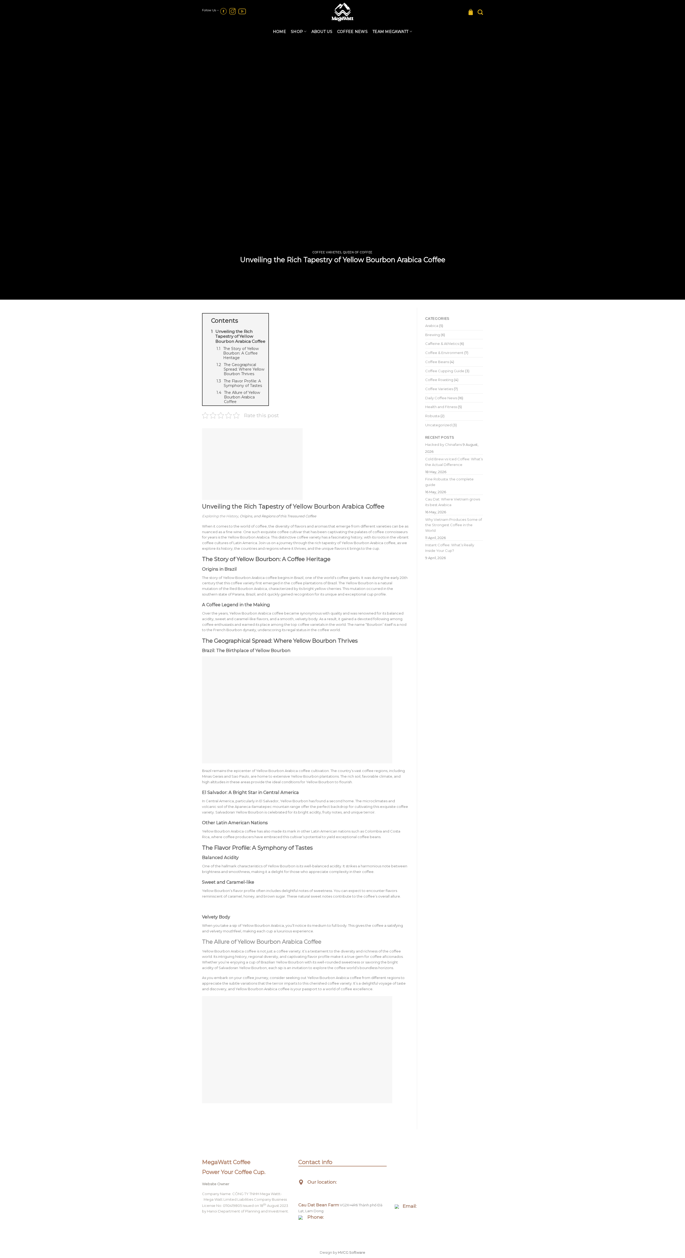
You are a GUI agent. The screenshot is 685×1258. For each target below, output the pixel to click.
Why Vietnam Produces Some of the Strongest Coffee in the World (453, 525)
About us (321, 31)
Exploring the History (220, 516)
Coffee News (352, 31)
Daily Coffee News (441, 398)
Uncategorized (438, 425)
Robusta (432, 416)
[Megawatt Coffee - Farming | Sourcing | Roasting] (342, 12)
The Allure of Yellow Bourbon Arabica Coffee (261, 941)
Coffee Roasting (439, 380)
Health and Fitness (441, 407)
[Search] (480, 12)
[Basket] (470, 12)
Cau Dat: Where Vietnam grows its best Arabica (452, 502)
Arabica (431, 325)
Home (279, 31)
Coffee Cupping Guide (444, 371)
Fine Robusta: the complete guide (449, 482)
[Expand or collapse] (262, 320)
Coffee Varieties (327, 252)
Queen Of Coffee (357, 252)
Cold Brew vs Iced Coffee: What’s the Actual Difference (454, 462)
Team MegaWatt (390, 31)
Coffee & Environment (444, 353)
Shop (297, 31)
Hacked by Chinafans (443, 444)
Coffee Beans (437, 362)
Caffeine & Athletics (442, 343)
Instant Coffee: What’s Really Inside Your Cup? (449, 548)
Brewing (432, 335)
